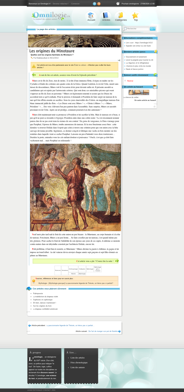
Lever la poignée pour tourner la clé (139, 60)
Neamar (130, 81)
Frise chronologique (79, 362)
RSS (53, 390)
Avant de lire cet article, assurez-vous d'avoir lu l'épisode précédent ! (68, 74)
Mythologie (90, 269)
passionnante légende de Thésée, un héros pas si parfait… (71, 325)
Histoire (73, 273)
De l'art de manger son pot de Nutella (102, 331)
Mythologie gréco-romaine (97, 268)
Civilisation (82, 269)
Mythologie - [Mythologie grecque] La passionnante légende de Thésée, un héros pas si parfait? (76, 283)
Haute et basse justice (134, 69)
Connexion (75, 4)
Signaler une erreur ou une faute (138, 46)
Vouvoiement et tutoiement (136, 57)
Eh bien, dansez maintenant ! (44, 303)
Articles (106, 15)
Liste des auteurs (78, 367)
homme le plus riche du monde (138, 66)
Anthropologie (73, 269)
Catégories (121, 15)
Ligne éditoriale (34, 390)
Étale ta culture (80, 65)
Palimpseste (38, 293)
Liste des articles (78, 357)
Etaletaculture (42, 58)
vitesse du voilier (130, 97)
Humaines (65, 270)
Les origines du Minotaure (51, 51)
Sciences (58, 270)
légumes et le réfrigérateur (137, 63)
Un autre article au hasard (145, 100)
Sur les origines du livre (42, 306)
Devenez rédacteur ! (61, 4)
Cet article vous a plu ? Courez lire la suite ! (94, 261)
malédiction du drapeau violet (45, 297)
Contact (47, 390)
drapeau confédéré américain (45, 309)
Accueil (91, 15)
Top (136, 15)
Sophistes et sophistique (42, 300)
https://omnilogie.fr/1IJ (144, 43)
